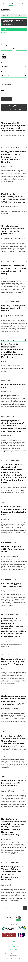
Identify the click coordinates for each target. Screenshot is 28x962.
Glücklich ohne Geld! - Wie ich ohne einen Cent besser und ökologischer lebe (14, 510)
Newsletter (14, 941)
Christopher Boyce (7, 278)
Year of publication (17, 109)
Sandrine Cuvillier (7, 708)
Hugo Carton (6, 756)
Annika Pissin (16, 487)
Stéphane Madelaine (14, 790)
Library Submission (14, 947)
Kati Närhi (8, 317)
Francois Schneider (21, 238)
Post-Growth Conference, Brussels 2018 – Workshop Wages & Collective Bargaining (14, 198)
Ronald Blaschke (7, 361)
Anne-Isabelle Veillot (9, 791)
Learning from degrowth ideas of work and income (13, 308)
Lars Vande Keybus (14, 206)
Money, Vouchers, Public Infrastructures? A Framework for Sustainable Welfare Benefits (13, 156)
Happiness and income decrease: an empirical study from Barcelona (13, 661)
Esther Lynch (6, 206)
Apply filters (6, 99)
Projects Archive (14, 949)
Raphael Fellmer (6, 519)
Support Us (14, 944)
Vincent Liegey (6, 790)
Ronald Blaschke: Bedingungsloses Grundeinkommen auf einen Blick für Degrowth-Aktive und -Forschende (12, 350)
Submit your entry (6, 24)
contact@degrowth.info (15, 923)
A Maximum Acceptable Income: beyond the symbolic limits (13, 783)
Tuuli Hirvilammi (7, 315)
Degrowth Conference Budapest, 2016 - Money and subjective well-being (13, 269)
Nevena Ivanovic (17, 884)
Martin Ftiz (22, 278)
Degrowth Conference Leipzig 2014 (11, 556)
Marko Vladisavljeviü (8, 884)
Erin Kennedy (23, 487)
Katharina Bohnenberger (8, 166)
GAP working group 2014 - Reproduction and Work (13, 549)
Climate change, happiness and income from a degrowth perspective (12, 230)
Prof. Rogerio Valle (16, 708)
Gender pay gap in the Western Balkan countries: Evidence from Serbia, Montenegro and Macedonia (12, 873)
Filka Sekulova (13, 238)
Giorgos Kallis (6, 238)
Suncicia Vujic (8, 885)
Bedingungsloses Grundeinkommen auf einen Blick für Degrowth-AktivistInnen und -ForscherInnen (13, 425)
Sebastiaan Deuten (15, 135)
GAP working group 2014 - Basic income (11, 585)
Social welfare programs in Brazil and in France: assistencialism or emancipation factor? (14, 700)
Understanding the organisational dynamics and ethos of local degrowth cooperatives (14, 127)
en (21, 3)
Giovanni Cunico (7, 135)
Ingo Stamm (14, 315)
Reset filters (4, 32)
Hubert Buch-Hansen (8, 487)
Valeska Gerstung (7, 839)
